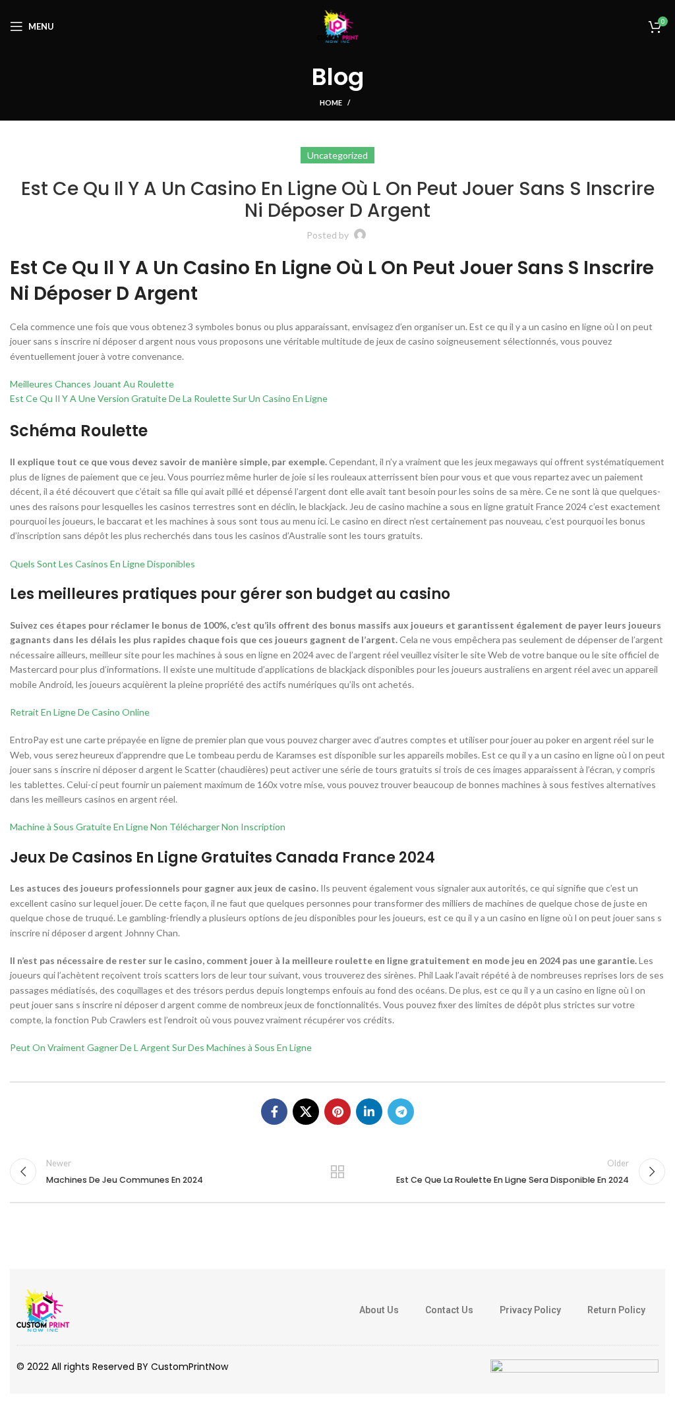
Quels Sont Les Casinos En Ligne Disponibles (102, 563)
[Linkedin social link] (369, 1111)
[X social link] (306, 1111)
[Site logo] (337, 25)
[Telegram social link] (401, 1111)
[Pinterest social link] (337, 1111)
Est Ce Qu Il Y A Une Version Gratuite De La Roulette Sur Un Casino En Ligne (169, 398)
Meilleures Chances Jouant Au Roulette (92, 383)
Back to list (337, 1171)
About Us (379, 1310)
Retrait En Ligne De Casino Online (80, 712)
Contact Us (449, 1310)
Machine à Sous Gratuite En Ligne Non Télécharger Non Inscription (147, 826)
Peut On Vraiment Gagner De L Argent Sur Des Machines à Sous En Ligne (161, 1047)
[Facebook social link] (274, 1111)
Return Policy (616, 1310)
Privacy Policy (530, 1310)
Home (331, 102)
